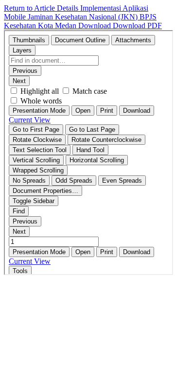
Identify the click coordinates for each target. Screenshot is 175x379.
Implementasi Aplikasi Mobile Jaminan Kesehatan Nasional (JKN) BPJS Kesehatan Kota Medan (80, 17)
